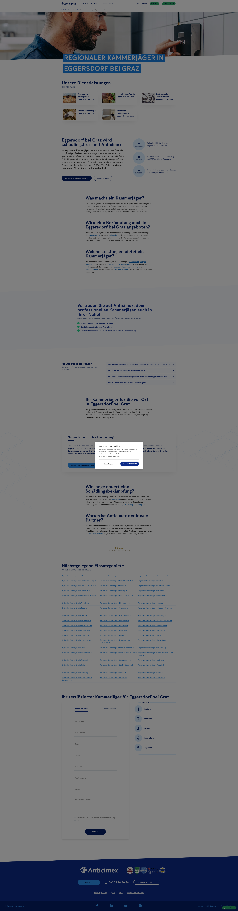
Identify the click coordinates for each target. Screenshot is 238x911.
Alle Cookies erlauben (130, 463)
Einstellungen (108, 463)
